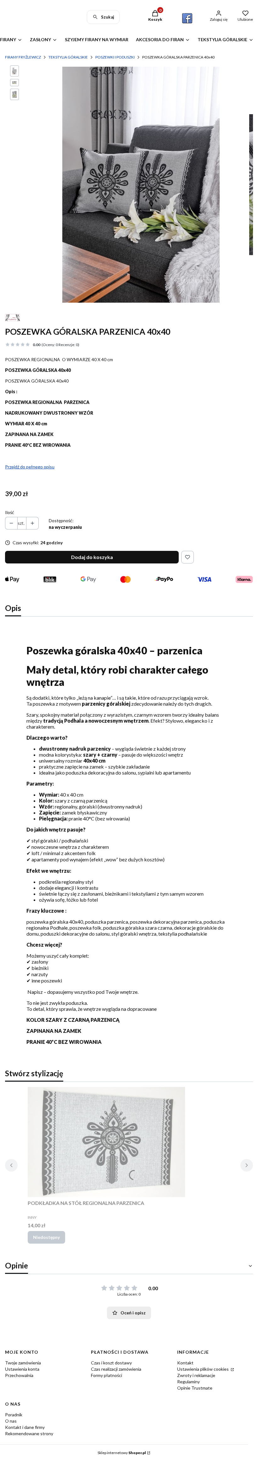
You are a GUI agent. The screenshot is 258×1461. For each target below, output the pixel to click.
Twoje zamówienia (23, 1362)
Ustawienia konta (22, 1369)
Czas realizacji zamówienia (116, 1369)
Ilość (9, 512)
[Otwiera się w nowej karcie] (187, 18)
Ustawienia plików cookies (203, 1369)
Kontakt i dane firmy (25, 1427)
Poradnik (13, 1414)
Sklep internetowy (122, 1452)
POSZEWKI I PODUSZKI (115, 57)
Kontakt (185, 1362)
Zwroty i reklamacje (196, 1375)
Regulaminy (188, 1381)
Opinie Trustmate (194, 1388)
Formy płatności (106, 1375)
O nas (11, 1421)
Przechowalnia (19, 1375)
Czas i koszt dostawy (111, 1362)
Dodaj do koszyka (92, 557)
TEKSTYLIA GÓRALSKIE (68, 57)
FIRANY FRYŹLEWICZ (23, 57)
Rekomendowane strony (29, 1433)
